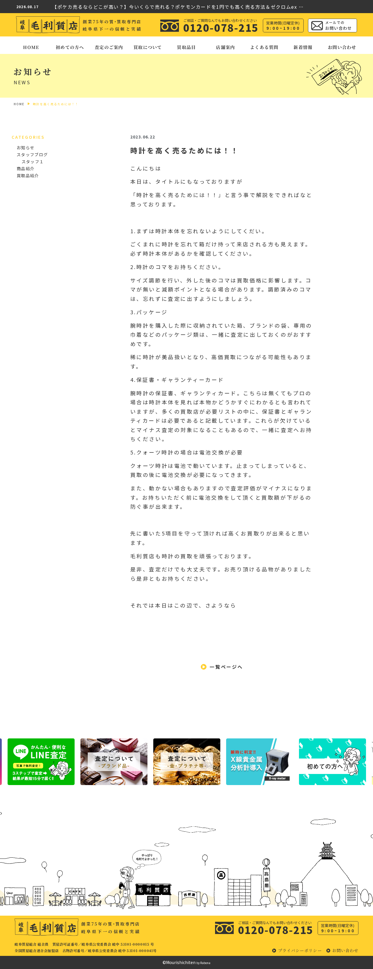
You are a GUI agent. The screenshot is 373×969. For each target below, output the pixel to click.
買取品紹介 (28, 175)
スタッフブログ (32, 154)
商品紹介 (26, 168)
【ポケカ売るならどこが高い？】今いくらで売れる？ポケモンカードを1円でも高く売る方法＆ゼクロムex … (178, 6)
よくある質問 (264, 47)
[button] (222, 666)
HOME (31, 47)
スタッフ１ (33, 161)
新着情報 (303, 47)
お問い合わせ (342, 47)
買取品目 (186, 47)
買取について (147, 47)
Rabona (205, 963)
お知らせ (26, 147)
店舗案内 (225, 47)
